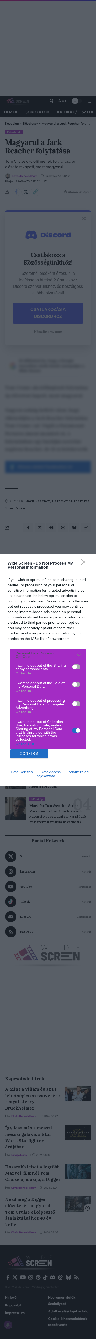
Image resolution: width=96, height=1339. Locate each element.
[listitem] (48, 654)
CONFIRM (29, 754)
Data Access (51, 772)
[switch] (76, 666)
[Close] (86, 563)
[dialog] (48, 670)
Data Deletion (22, 772)
